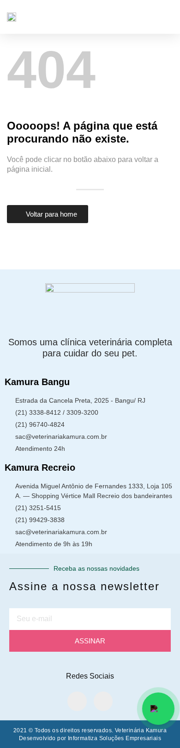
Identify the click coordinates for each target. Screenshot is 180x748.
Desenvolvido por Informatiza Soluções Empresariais (90, 738)
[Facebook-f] (77, 701)
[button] (166, 17)
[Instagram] (103, 701)
